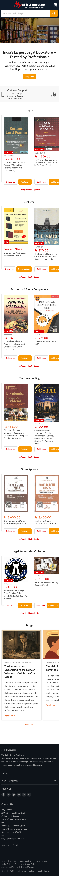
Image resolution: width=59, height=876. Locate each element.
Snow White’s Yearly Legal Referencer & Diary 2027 (14, 254)
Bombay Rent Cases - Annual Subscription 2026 (45, 522)
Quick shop (10, 182)
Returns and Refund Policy (25, 864)
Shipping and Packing (9, 867)
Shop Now (29, 76)
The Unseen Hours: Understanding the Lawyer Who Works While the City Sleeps (19, 671)
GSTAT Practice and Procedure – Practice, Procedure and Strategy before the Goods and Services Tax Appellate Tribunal (44, 437)
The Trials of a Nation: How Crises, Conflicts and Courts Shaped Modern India (46, 256)
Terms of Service (40, 861)
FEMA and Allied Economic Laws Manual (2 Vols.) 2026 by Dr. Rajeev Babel (45, 162)
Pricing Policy (6, 864)
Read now (9, 715)
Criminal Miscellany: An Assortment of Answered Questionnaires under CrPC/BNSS (14, 345)
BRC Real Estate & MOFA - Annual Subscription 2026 (15, 522)
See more (29, 724)
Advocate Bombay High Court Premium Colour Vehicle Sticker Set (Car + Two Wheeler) (16, 594)
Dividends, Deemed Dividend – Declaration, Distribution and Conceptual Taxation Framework (16, 434)
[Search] (54, 13)
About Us (13, 861)
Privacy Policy (25, 861)
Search (4, 861)
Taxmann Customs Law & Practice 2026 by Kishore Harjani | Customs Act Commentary (14, 166)
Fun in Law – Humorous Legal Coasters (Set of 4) (46, 583)
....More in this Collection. (29, 189)
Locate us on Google (10, 845)
